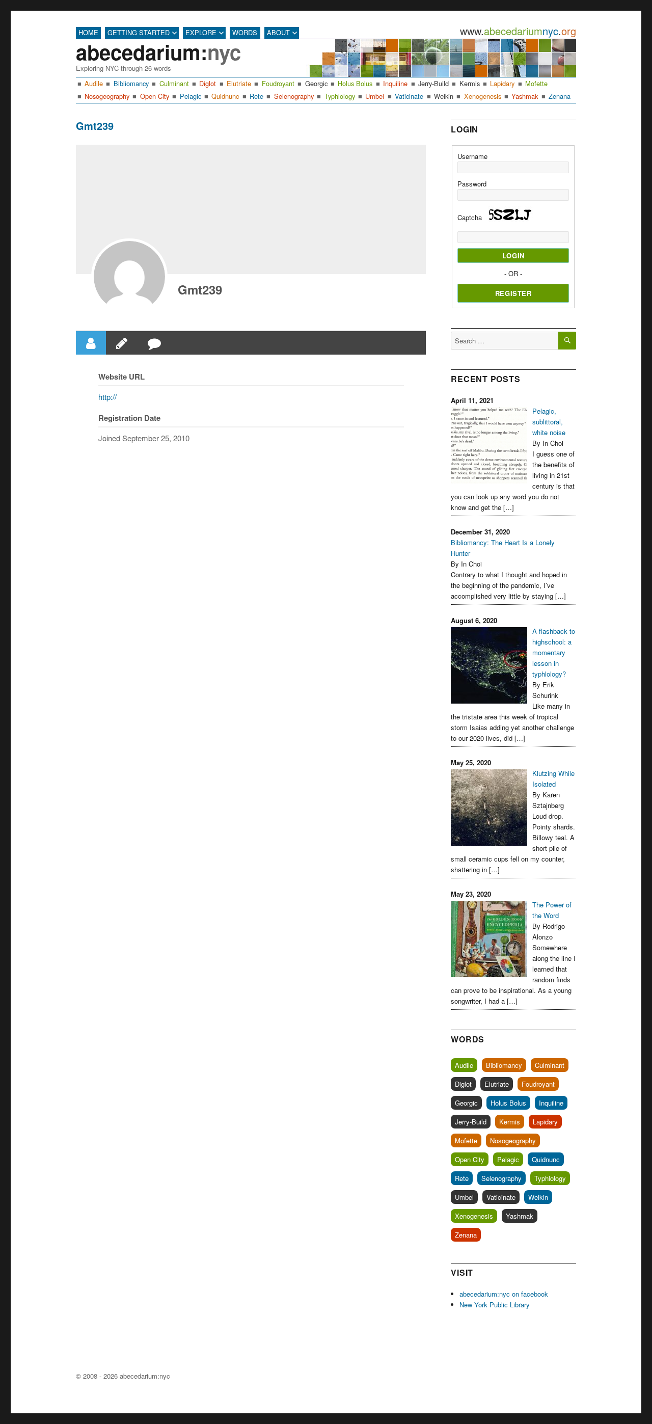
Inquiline (395, 83)
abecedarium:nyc (145, 1376)
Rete (256, 96)
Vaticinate (409, 96)
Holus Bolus (355, 83)
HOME (88, 32)
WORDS (244, 32)
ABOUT (278, 32)
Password (471, 184)
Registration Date (129, 417)
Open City (154, 96)
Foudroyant (278, 83)
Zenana (559, 96)
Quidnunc (225, 96)
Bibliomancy (131, 83)
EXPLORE (200, 32)
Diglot (207, 83)
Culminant (174, 83)
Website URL (121, 376)
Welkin (443, 96)
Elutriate (239, 83)
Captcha (470, 217)
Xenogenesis (482, 96)
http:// (107, 396)
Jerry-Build (433, 83)
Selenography (294, 96)
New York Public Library (494, 1304)
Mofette (536, 83)
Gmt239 (200, 289)
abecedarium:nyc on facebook (503, 1294)
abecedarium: (158, 51)
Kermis (469, 83)
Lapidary (502, 83)
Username (472, 156)
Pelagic (190, 96)
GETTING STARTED (138, 32)
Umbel (374, 96)
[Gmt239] (129, 276)
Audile (94, 83)
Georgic (316, 83)
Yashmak (524, 96)
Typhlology (339, 96)
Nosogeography (107, 96)
